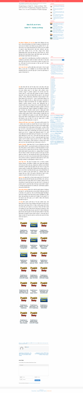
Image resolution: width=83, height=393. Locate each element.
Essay (52, 121)
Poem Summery (53, 99)
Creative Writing (53, 80)
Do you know (52, 81)
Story (51, 105)
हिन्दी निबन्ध (60, 142)
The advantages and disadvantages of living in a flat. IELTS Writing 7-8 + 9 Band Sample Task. (58, 6)
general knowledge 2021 (59, 122)
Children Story (53, 79)
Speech (59, 141)
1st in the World (53, 78)
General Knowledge (53, 88)
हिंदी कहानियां (52, 108)
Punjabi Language (56, 138)
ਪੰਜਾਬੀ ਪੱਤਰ (52, 110)
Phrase (52, 98)
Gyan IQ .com (22, 1)
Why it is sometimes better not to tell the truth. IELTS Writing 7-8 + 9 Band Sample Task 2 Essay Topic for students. (58, 15)
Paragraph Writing (55, 137)
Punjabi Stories (53, 103)
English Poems (52, 119)
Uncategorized (53, 107)
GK (53, 128)
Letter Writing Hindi (52, 133)
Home (19, 3)
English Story (53, 87)
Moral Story (52, 96)
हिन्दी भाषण (51, 144)
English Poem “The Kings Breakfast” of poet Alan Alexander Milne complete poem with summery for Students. (58, 38)
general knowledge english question (54, 125)
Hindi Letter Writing (53, 90)
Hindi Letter (59, 128)
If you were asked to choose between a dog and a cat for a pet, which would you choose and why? (58, 12)
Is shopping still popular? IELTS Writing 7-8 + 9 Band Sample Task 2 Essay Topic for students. (58, 18)
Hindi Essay (52, 89)
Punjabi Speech (23, 343)
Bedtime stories (53, 115)
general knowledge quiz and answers (57, 127)
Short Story (52, 104)
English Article (53, 82)
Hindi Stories (52, 93)
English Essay (53, 83)
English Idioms (53, 84)
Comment (21, 365)
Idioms (52, 94)
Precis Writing (53, 100)
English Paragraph (53, 85)
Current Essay (52, 117)
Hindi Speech (52, 92)
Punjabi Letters (53, 102)
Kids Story (53, 131)
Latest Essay (59, 131)
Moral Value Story (53, 97)
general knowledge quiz (59, 126)
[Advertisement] (34, 17)
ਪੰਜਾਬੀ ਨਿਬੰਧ (26, 343)
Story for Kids (53, 106)
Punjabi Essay (23, 3)
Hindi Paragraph (53, 91)
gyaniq (28, 347)
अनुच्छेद (51, 142)
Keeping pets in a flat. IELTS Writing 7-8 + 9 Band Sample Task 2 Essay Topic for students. (58, 9)
